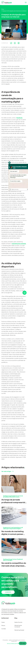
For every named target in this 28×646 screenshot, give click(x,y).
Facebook (19, 118)
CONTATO (8, 592)
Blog (2, 9)
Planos (3, 625)
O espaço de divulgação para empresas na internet (13, 11)
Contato (3, 628)
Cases (3, 622)
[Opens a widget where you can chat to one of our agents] (23, 643)
